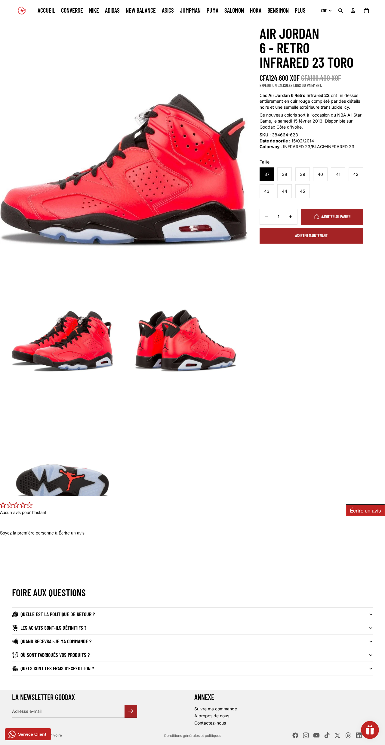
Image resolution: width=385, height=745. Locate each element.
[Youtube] (316, 735)
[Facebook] (295, 735)
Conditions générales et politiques (192, 735)
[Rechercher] (340, 10)
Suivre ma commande (215, 708)
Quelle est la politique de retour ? (57, 614)
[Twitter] (337, 735)
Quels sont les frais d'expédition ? (57, 668)
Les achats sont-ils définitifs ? (53, 627)
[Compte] (353, 10)
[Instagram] (306, 735)
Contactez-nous (210, 722)
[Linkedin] (358, 735)
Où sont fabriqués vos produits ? (55, 654)
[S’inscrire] (131, 711)
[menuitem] (300, 10)
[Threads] (348, 735)
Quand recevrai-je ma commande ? (55, 641)
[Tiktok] (327, 735)
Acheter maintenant (311, 235)
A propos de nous (211, 715)
